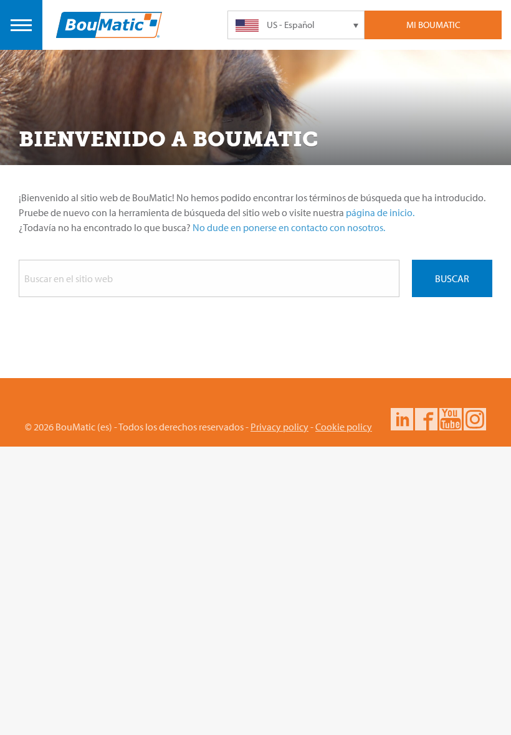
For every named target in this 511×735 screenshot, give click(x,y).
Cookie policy (343, 426)
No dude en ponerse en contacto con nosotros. (289, 227)
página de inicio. (380, 212)
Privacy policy (279, 426)
